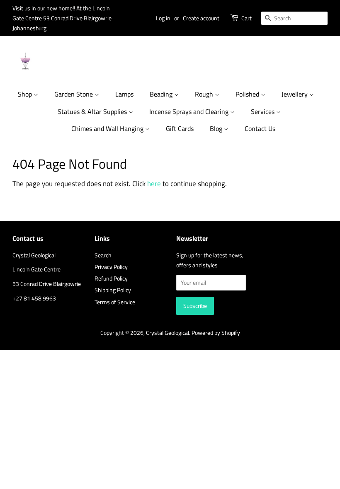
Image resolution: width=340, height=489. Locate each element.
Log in (163, 18)
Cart (246, 18)
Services (263, 111)
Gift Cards (180, 128)
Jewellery (295, 94)
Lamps (124, 94)
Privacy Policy (111, 266)
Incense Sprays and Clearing (189, 111)
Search (103, 255)
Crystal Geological (167, 332)
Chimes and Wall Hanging (108, 128)
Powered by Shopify (216, 332)
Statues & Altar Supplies (93, 111)
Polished (248, 94)
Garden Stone (74, 94)
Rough (205, 94)
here (154, 183)
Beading (162, 94)
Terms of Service (115, 302)
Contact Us (260, 128)
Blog (217, 128)
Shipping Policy (113, 290)
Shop (26, 94)
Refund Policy (111, 278)
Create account (201, 18)
